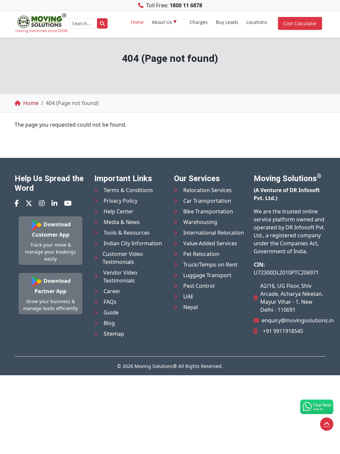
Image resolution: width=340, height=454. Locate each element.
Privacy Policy (120, 200)
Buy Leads (227, 22)
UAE (188, 296)
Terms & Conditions (128, 190)
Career (112, 291)
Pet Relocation (201, 254)
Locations (256, 22)
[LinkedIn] (54, 203)
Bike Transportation (208, 211)
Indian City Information (133, 243)
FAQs (110, 301)
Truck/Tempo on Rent (210, 264)
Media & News (122, 222)
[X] (29, 203)
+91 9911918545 (283, 331)
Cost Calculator (300, 23)
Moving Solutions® (155, 366)
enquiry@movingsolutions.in (298, 320)
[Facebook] (17, 203)
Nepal (190, 307)
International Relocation (213, 232)
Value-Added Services (210, 243)
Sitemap (114, 333)
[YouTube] (68, 203)
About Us (162, 22)
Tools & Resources (127, 232)
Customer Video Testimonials (123, 258)
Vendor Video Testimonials (120, 276)
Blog (109, 323)
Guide (111, 312)
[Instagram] (42, 203)
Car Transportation (207, 200)
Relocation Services (207, 190)
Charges (199, 22)
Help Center (118, 211)
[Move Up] (326, 424)
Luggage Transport (207, 275)
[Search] (102, 23)
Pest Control (198, 285)
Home (137, 22)
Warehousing (200, 222)
